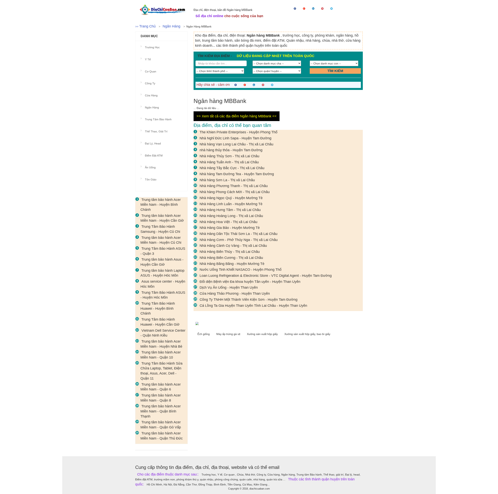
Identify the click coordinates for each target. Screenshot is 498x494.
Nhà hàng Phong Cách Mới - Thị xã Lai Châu (235, 192)
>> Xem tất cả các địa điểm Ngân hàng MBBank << (236, 116)
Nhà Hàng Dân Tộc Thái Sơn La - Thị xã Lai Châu (238, 234)
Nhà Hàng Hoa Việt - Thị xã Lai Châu (228, 222)
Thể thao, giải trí (156, 131)
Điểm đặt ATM (154, 155)
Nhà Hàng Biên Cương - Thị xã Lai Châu (231, 258)
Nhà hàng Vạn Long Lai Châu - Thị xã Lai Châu (236, 144)
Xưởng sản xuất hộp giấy (263, 334)
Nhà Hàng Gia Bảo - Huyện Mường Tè (230, 228)
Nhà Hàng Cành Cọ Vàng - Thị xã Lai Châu (233, 246)
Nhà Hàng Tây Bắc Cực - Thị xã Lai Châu (232, 168)
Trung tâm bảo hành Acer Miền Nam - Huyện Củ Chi (160, 240)
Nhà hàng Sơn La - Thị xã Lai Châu (227, 180)
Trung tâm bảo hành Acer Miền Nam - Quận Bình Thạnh (160, 411)
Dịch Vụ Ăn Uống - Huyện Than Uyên (229, 287)
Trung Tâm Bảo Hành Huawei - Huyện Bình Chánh (157, 308)
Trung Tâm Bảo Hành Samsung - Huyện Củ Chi (160, 229)
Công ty (150, 83)
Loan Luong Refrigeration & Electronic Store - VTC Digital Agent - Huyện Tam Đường (266, 276)
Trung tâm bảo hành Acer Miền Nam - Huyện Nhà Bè (161, 343)
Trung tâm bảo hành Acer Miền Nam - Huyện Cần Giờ (162, 218)
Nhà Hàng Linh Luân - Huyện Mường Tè (231, 204)
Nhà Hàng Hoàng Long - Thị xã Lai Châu (231, 216)
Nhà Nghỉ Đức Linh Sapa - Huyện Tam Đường (235, 138)
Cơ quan (150, 71)
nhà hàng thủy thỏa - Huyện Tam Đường (231, 150)
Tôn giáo (150, 179)
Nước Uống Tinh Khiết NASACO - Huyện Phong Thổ (240, 270)
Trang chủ (147, 26)
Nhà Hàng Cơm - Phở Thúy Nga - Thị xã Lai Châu (239, 240)
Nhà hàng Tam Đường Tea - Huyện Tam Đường (237, 174)
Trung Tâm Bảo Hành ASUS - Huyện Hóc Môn (162, 295)
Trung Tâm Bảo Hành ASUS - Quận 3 (162, 251)
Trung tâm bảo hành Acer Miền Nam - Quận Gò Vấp (160, 424)
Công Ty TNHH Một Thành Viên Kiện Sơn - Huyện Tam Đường (248, 299)
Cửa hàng (151, 95)
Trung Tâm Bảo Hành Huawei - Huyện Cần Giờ (160, 321)
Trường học (152, 47)
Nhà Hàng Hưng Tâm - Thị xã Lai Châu (230, 210)
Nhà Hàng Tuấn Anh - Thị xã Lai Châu (229, 162)
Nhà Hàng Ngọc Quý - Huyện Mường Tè (231, 198)
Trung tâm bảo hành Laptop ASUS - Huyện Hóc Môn (162, 273)
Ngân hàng (171, 26)
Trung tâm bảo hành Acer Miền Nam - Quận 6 (160, 386)
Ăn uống (150, 167)
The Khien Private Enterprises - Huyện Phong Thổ (238, 132)
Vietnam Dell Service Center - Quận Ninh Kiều (162, 333)
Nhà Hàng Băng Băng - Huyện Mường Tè (232, 264)
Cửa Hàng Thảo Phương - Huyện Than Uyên (235, 293)
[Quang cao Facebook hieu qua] (278, 323)
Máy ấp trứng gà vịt (228, 334)
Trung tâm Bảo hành (158, 119)
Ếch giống (203, 334)
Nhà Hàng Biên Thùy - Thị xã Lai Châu (230, 252)
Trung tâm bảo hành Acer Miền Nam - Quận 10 (160, 354)
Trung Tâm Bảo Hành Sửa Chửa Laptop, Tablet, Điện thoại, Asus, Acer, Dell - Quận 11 (161, 370)
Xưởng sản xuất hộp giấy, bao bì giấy (307, 334)
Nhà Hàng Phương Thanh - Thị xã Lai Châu (234, 186)
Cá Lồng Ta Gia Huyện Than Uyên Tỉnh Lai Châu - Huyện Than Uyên (253, 306)
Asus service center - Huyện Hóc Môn (162, 284)
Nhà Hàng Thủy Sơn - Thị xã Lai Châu (229, 156)
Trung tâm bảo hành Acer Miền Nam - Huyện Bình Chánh (160, 205)
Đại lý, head (153, 143)
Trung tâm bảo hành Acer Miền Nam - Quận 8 (160, 397)
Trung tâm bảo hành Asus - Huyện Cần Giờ (161, 262)
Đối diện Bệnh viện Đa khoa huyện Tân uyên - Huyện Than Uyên (250, 282)
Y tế (148, 59)
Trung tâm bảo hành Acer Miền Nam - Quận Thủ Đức (161, 435)
